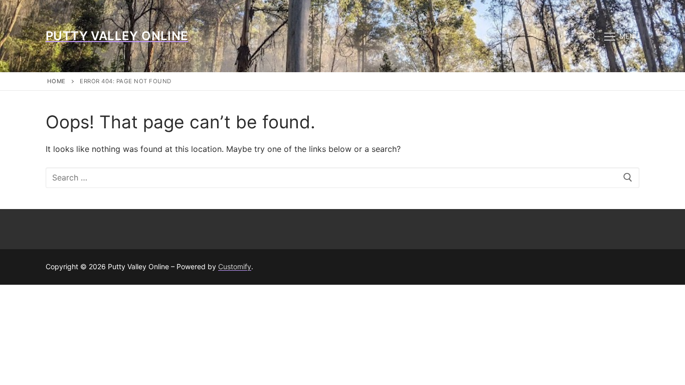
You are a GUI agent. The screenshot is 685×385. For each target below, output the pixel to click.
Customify (234, 266)
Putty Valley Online (117, 36)
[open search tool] (591, 36)
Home (56, 81)
